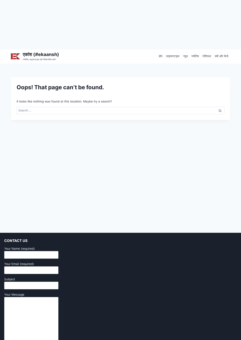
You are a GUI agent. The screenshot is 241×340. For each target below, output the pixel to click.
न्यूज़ (185, 56)
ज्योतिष (195, 56)
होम (160, 56)
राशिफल (206, 56)
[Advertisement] (106, 24)
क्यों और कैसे (221, 56)
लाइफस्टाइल (172, 56)
